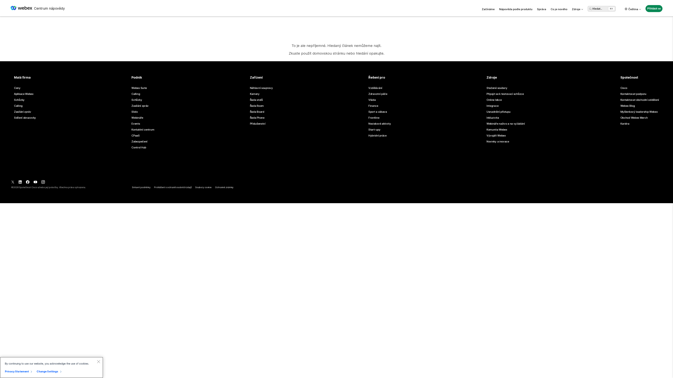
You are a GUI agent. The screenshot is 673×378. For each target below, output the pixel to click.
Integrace (492, 106)
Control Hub (138, 147)
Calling (18, 106)
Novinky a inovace (498, 141)
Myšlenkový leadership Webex (639, 112)
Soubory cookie (203, 187)
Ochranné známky (224, 187)
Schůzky (19, 100)
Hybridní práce (377, 135)
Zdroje (576, 9)
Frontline (373, 118)
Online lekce (494, 100)
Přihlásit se (654, 8)
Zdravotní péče (377, 94)
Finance (373, 106)
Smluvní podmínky (141, 187)
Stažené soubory (497, 88)
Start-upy (374, 129)
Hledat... (597, 8)
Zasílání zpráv (22, 112)
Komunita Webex (497, 129)
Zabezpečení (139, 141)
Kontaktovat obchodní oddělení (639, 100)
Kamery (255, 94)
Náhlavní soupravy (261, 88)
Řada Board (257, 112)
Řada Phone (257, 118)
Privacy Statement (17, 371)
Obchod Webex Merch (634, 118)
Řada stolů (256, 100)
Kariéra (624, 123)
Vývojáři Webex (496, 135)
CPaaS (135, 135)
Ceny (17, 88)
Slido (134, 112)
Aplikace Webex (23, 94)
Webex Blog (627, 106)
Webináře (137, 118)
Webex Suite (139, 88)
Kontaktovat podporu (633, 94)
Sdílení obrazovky (25, 118)
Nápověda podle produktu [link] (515, 9)
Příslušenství (258, 123)
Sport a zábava (377, 112)
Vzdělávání (375, 88)
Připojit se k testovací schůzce (505, 94)
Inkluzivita (493, 118)
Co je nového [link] (559, 9)
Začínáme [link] (488, 9)
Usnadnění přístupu (499, 112)
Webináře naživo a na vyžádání (506, 123)
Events (135, 123)
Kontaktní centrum (142, 129)
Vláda (372, 100)
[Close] (98, 361)
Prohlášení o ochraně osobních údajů (173, 187)
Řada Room (257, 106)
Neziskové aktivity (379, 123)
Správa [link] (541, 9)
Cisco (623, 88)
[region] (51, 367)
